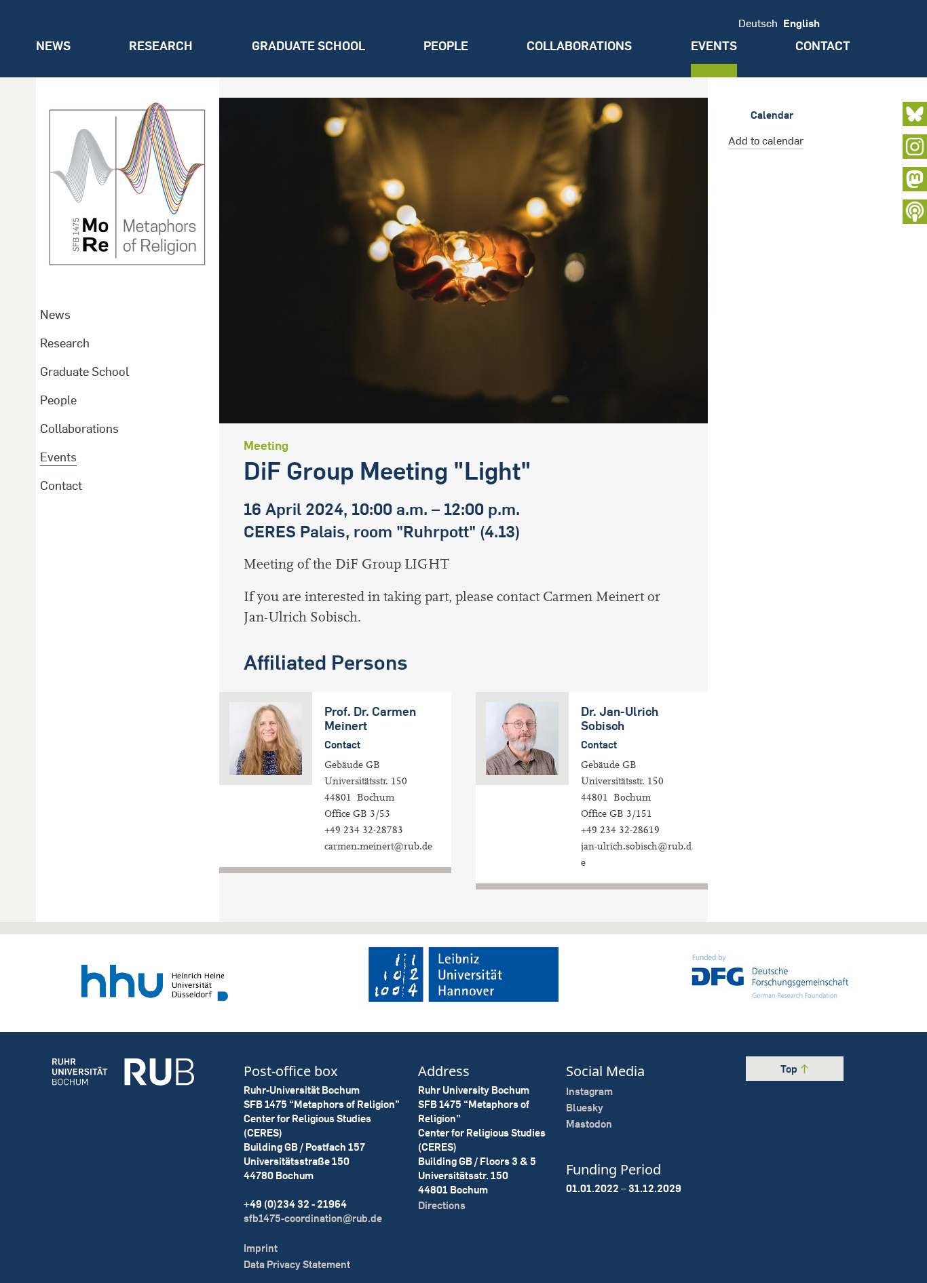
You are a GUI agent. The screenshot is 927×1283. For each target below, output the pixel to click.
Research (161, 46)
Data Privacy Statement (297, 1264)
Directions (442, 1205)
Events (714, 46)
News (53, 46)
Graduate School (308, 46)
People (445, 46)
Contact (822, 46)
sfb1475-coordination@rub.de (313, 1218)
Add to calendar (765, 140)
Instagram (589, 1091)
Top (789, 1068)
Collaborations (579, 46)
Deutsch (758, 23)
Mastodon (589, 1123)
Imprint (261, 1248)
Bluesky (584, 1107)
